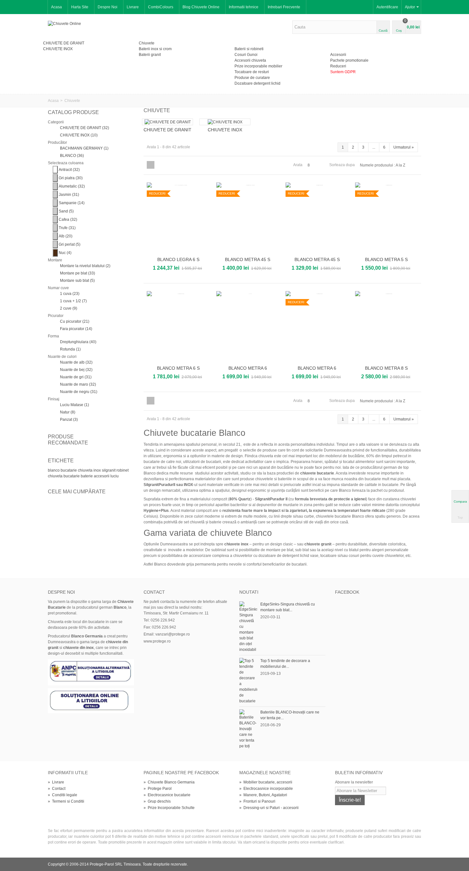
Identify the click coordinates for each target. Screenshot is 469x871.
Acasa (56, 7)
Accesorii (338, 54)
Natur (67, 412)
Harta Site (79, 7)
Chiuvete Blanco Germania (169, 782)
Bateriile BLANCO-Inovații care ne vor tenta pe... (289, 715)
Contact (56, 788)
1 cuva (69, 293)
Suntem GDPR (343, 72)
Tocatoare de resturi (251, 72)
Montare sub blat (77, 280)
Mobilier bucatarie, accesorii (265, 782)
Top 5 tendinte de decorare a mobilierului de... (285, 664)
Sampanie (72, 203)
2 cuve (68, 308)
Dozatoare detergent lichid (257, 83)
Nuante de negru (78, 391)
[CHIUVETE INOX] (224, 122)
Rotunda (70, 349)
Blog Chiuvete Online (201, 7)
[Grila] (150, 165)
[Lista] (159, 165)
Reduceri (338, 66)
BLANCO (72, 155)
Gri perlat (69, 244)
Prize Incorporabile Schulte (169, 807)
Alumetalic (72, 186)
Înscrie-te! (350, 800)
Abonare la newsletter (354, 782)
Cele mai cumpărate (77, 491)
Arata (297, 165)
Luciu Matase (74, 405)
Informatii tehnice (243, 7)
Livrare (133, 7)
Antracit (69, 169)
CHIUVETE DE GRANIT (63, 43)
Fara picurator (76, 329)
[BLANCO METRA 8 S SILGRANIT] (386, 327)
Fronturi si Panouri (257, 801)
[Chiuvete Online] (64, 23)
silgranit (109, 470)
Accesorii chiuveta (250, 60)
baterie (87, 476)
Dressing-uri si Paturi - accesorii (269, 807)
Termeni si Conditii (66, 801)
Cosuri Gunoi (245, 54)
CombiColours (160, 7)
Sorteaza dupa (342, 165)
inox (97, 470)
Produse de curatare (252, 77)
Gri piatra (71, 178)
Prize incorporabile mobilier (258, 66)
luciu (114, 476)
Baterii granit (150, 54)
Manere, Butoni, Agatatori (263, 795)
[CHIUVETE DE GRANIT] (167, 122)
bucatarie (69, 470)
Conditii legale (62, 795)
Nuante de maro (78, 384)
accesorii (102, 476)
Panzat (69, 419)
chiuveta (85, 470)
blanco (54, 470)
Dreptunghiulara (78, 342)
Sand (66, 211)
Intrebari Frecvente (284, 7)
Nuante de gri (76, 377)
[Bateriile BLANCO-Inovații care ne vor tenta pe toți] (248, 729)
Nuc (65, 253)
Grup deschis (157, 801)
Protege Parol (158, 788)
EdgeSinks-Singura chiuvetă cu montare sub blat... (287, 607)
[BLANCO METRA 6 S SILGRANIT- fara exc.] (178, 327)
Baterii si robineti (249, 49)
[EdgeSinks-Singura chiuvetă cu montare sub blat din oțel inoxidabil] (248, 626)
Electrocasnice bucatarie (167, 795)
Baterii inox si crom (155, 49)
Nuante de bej (76, 369)
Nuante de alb (76, 362)
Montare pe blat (77, 273)
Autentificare (387, 7)
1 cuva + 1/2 (73, 301)
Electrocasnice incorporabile (266, 788)
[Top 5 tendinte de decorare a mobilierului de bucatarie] (248, 680)
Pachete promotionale (349, 60)
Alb (65, 236)
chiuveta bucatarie (64, 476)
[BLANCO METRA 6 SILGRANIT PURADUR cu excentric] (247, 327)
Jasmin (69, 194)
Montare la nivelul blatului (85, 266)
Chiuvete (146, 43)
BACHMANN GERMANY (84, 148)
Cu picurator (74, 321)
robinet (122, 470)
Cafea (68, 219)
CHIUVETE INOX (58, 49)
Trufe (67, 228)
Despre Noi (107, 7)
